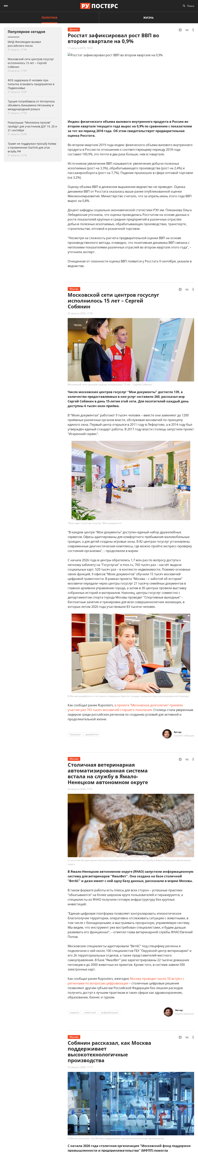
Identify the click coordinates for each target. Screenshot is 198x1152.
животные (90, 1012)
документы (91, 734)
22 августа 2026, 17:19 (80, 1067)
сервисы (74, 1012)
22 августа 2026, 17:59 (80, 313)
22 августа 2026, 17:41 (80, 789)
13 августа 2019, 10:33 (80, 48)
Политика (49, 17)
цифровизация (109, 1012)
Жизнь (148, 17)
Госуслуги (75, 734)
